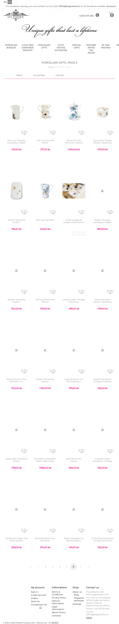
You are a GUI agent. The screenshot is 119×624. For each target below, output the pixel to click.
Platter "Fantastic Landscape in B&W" (102, 221)
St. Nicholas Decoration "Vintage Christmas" (102, 539)
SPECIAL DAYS (76, 46)
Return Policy (59, 612)
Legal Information (58, 608)
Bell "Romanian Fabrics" (73, 460)
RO (5, 2)
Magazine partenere (79, 599)
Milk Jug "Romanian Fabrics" (45, 301)
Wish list (35, 601)
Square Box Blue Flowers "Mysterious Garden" (102, 302)
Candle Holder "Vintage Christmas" (74, 301)
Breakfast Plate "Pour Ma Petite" (45, 539)
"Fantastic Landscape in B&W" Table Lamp (45, 460)
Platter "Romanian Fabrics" (45, 380)
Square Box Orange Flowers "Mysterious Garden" (102, 142)
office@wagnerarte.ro (70, 6)
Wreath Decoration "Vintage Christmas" (102, 380)
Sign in (34, 592)
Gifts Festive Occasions (61, 48)
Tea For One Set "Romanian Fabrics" (73, 141)
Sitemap (77, 604)
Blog (76, 594)
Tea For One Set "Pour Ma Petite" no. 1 (16, 380)
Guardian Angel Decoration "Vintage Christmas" (102, 461)
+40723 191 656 (86, 15)
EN (9, 2)
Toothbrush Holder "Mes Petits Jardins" (16, 539)
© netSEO (53, 622)
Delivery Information (58, 602)
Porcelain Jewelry (11, 46)
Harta (89, 617)
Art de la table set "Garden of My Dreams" (74, 221)
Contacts (56, 615)
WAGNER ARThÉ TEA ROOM (91, 49)
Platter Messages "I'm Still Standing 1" (74, 539)
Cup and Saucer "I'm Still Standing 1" (73, 380)
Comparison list (39, 604)
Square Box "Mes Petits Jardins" (16, 460)
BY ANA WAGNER (105, 46)
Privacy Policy (59, 597)
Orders (34, 598)
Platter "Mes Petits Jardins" (16, 221)
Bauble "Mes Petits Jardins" (16, 301)
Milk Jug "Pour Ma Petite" (45, 141)
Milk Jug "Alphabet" (45, 220)
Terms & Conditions (57, 593)
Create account (38, 595)
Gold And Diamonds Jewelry (28, 48)
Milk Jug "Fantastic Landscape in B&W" (16, 141)
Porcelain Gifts (44, 46)
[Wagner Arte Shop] (16, 15)
